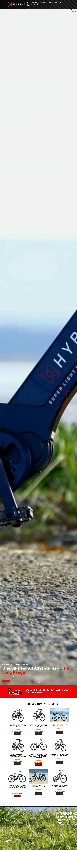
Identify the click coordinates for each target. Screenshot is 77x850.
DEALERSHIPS (43, 2)
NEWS (56, 2)
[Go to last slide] (1, 345)
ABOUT (61, 2)
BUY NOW (17, 733)
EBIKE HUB (51, 2)
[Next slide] (75, 345)
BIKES (27, 2)
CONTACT (28, 5)
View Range (6, 681)
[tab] (38, 682)
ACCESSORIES (34, 2)
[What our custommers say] (17, 729)
